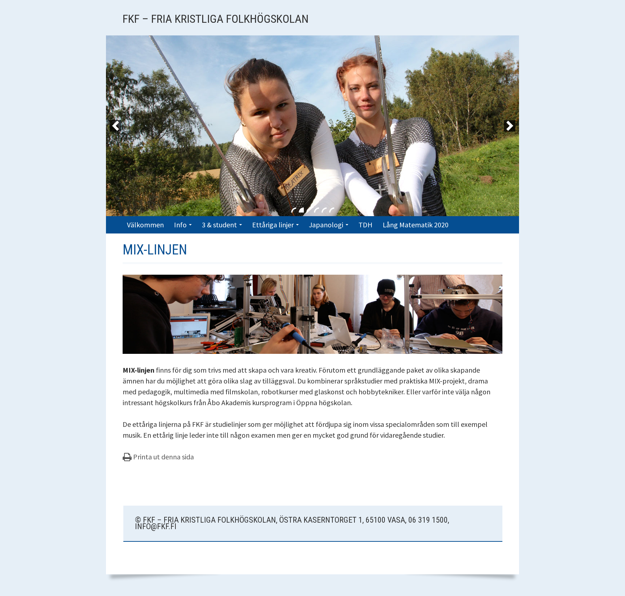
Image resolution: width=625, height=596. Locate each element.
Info (180, 224)
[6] (331, 210)
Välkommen (145, 224)
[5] (324, 210)
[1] (293, 210)
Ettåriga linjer (273, 224)
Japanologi (326, 224)
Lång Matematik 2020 (415, 224)
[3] (308, 210)
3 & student (219, 224)
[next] (509, 126)
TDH (365, 224)
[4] (316, 210)
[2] (301, 210)
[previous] (115, 126)
